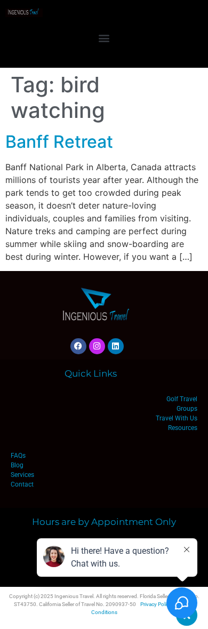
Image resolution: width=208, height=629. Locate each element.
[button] (104, 37)
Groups (187, 408)
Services (22, 475)
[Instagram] (97, 346)
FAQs (18, 455)
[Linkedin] (116, 346)
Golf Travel (181, 399)
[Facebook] (78, 346)
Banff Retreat (59, 141)
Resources (182, 428)
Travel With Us (176, 418)
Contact (22, 484)
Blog (17, 465)
